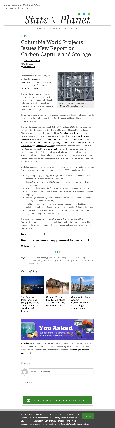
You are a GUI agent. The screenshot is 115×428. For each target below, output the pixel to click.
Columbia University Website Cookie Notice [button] (70, 424)
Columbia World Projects (78, 257)
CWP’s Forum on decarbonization (73, 133)
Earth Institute (32, 60)
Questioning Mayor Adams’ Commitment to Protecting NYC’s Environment (81, 303)
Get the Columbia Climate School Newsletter (58, 400)
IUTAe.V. (62, 106)
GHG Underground (49, 149)
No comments (29, 66)
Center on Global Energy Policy (40, 257)
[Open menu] (110, 5)
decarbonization (34, 260)
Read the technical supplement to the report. (55, 240)
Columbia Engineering (45, 145)
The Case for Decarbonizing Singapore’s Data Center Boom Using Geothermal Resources (31, 304)
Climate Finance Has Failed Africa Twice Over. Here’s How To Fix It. (56, 301)
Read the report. (33, 234)
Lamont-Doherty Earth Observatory (57, 260)
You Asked (25, 343)
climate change (60, 257)
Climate (25, 36)
